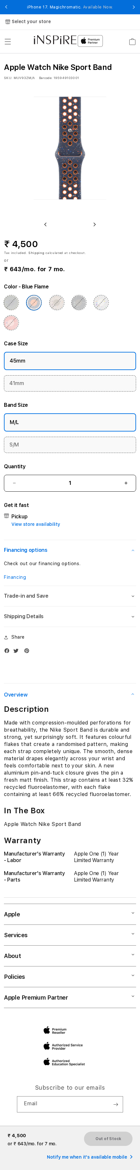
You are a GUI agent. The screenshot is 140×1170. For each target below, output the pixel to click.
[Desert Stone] (56, 303)
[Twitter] (17, 652)
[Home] (55, 39)
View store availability (35, 524)
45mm (17, 361)
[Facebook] (8, 652)
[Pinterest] (28, 652)
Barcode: (45, 78)
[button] (8, 41)
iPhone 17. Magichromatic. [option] (70, 7)
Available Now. (98, 7)
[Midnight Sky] (79, 303)
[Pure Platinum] (101, 303)
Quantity (14, 466)
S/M (14, 445)
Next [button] (134, 7)
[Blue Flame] (34, 303)
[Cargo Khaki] (11, 303)
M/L (14, 422)
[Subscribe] (115, 1104)
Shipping (36, 253)
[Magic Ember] (11, 323)
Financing (15, 577)
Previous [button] (6, 7)
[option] (70, 151)
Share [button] (18, 637)
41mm (16, 383)
